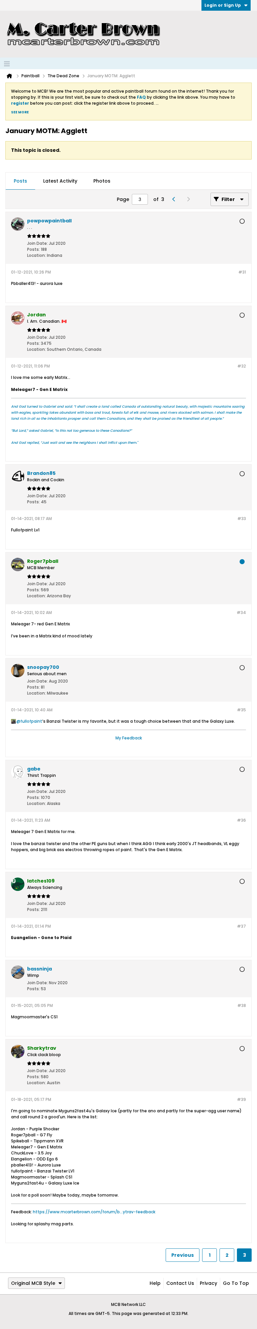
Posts (20, 181)
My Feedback (128, 738)
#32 (241, 366)
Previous (182, 1255)
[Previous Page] (175, 199)
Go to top (236, 1283)
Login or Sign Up (222, 5)
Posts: (33, 249)
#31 (242, 272)
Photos (101, 181)
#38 (241, 1005)
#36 (241, 820)
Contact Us (180, 1283)
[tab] (20, 181)
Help (155, 1283)
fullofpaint (31, 721)
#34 (241, 612)
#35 (241, 710)
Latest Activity (60, 181)
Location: (36, 255)
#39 (241, 1099)
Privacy (208, 1283)
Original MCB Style (33, 1283)
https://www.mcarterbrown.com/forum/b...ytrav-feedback (94, 1212)
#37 (241, 926)
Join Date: (37, 243)
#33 (241, 518)
